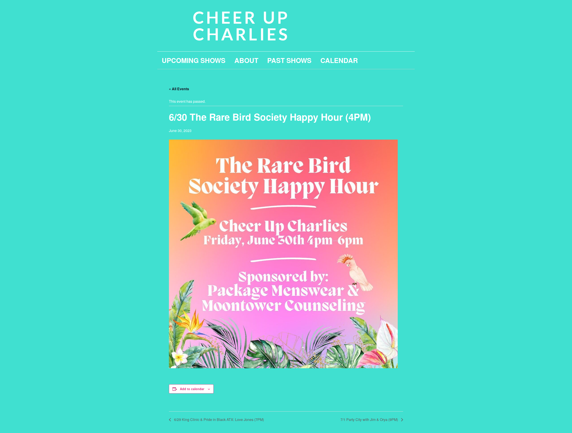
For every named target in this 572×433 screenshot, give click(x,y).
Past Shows (289, 60)
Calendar (339, 60)
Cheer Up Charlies (241, 25)
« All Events (179, 88)
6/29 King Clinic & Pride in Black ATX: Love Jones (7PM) (218, 419)
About (246, 60)
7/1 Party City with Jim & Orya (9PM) (370, 419)
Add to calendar (192, 389)
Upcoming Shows (193, 60)
